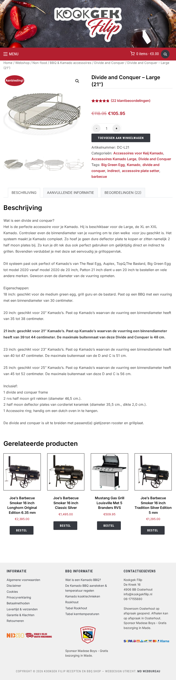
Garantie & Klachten (20, 615)
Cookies (12, 591)
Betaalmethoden (18, 603)
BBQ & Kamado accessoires (70, 63)
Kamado (133, 165)
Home (7, 63)
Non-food (39, 63)
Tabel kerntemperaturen (82, 614)
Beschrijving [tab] (24, 192)
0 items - (147, 53)
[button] (10, 54)
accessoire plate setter (140, 171)
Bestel (21, 530)
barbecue (99, 176)
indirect (113, 171)
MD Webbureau (148, 671)
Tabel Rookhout (76, 608)
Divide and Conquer (109, 63)
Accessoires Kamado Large (113, 159)
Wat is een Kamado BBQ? (83, 580)
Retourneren (15, 621)
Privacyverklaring (19, 597)
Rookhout (72, 602)
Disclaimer (14, 585)
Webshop (22, 63)
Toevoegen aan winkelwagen (121, 138)
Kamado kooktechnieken (82, 596)
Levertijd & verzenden (22, 609)
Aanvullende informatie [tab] (70, 192)
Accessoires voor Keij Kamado (138, 153)
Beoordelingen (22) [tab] (123, 192)
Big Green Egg (113, 165)
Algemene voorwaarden (23, 580)
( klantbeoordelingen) (130, 100)
